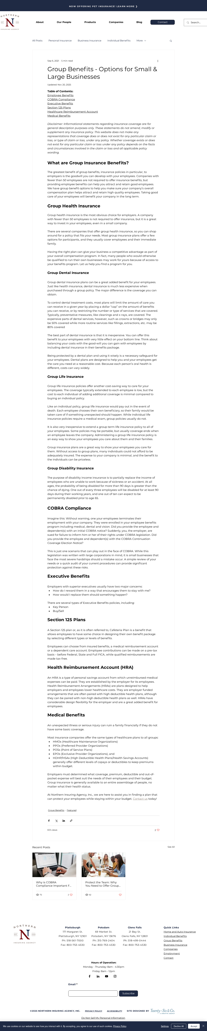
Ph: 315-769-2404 (104, 940)
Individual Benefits (118, 40)
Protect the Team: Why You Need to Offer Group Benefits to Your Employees (102, 884)
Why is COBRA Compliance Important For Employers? (54, 884)
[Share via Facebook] (48, 820)
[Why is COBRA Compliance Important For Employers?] (54, 865)
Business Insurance (89, 40)
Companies (171, 949)
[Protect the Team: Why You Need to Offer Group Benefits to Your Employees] (103, 865)
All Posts (37, 40)
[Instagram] (115, 976)
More (140, 40)
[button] (90, 22)
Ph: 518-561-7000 (72, 940)
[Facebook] (89, 976)
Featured (71, 810)
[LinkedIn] (98, 976)
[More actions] (158, 61)
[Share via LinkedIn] (63, 820)
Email (72, 984)
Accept (194, 1026)
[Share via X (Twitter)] (56, 820)
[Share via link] (71, 820)
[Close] (203, 1026)
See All (171, 847)
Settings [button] (165, 1026)
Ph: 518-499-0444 (134, 940)
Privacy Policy (119, 1026)
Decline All (179, 1026)
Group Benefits (56, 810)
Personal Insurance (60, 40)
